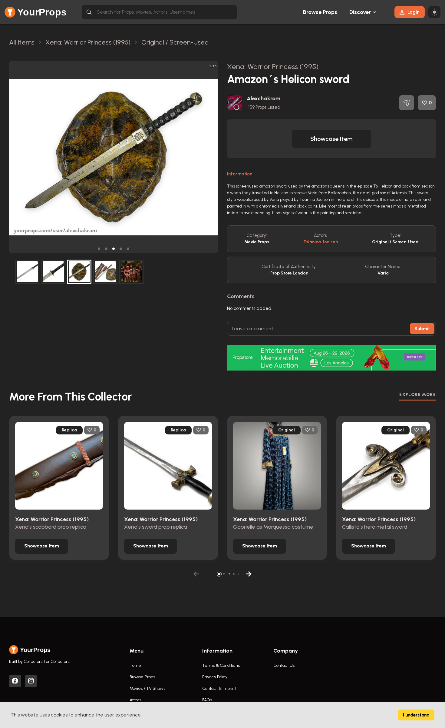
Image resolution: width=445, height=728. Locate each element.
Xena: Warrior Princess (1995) (272, 66)
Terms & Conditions (221, 665)
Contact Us (284, 665)
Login (413, 12)
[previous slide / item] (13, 157)
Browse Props (320, 12)
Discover (360, 12)
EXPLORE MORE (417, 394)
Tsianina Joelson (320, 241)
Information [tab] (239, 174)
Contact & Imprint (219, 688)
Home (135, 665)
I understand (416, 715)
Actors (135, 700)
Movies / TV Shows (147, 688)
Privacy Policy (214, 677)
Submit (422, 328)
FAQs (207, 700)
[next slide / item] (213, 157)
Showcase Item (331, 138)
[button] (99, 249)
